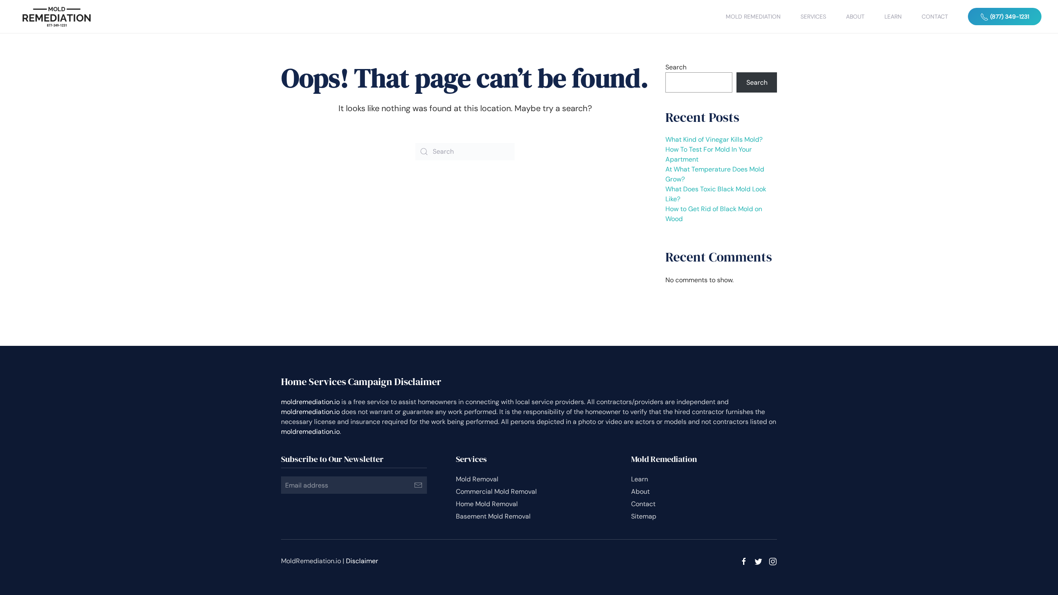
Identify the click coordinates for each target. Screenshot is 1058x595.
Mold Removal (477, 479)
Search (675, 67)
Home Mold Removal (487, 504)
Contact (935, 16)
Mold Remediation (753, 16)
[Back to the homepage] (57, 16)
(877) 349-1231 (1009, 16)
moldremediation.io (310, 401)
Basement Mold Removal (493, 516)
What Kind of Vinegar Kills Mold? (714, 139)
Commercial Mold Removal (496, 491)
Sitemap (643, 516)
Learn (893, 16)
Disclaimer (362, 561)
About (855, 16)
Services (813, 16)
